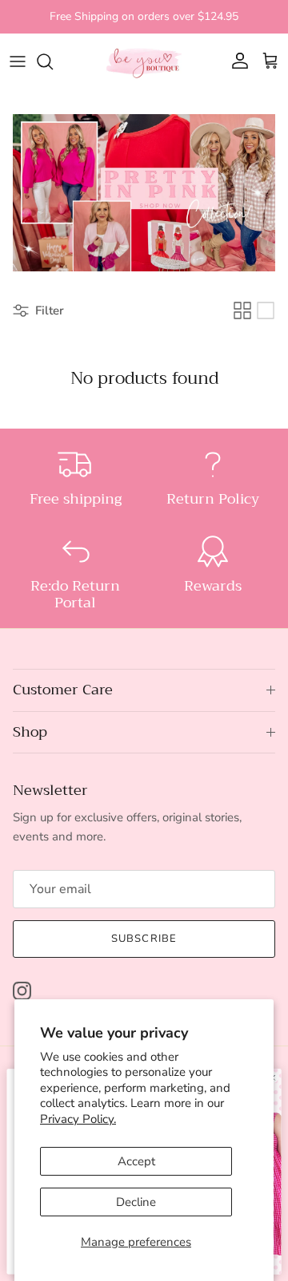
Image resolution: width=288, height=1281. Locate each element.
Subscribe (143, 938)
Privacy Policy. (78, 1119)
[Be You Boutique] (144, 61)
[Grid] (242, 310)
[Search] (52, 61)
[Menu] (17, 61)
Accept (136, 1161)
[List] (265, 310)
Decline (136, 1202)
